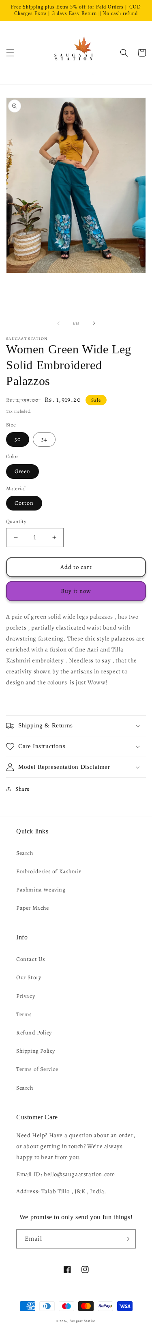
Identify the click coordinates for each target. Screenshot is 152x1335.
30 (18, 439)
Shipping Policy (35, 1051)
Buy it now (76, 591)
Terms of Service (37, 1069)
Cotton (24, 503)
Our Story (28, 977)
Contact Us (30, 959)
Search (24, 853)
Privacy (25, 996)
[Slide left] (58, 323)
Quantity (16, 521)
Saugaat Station (83, 1321)
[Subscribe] (126, 1238)
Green (22, 471)
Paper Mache (32, 908)
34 (44, 439)
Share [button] (22, 789)
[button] (10, 53)
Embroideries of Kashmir (48, 871)
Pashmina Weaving (41, 890)
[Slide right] (94, 323)
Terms (24, 1014)
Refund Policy (34, 1032)
